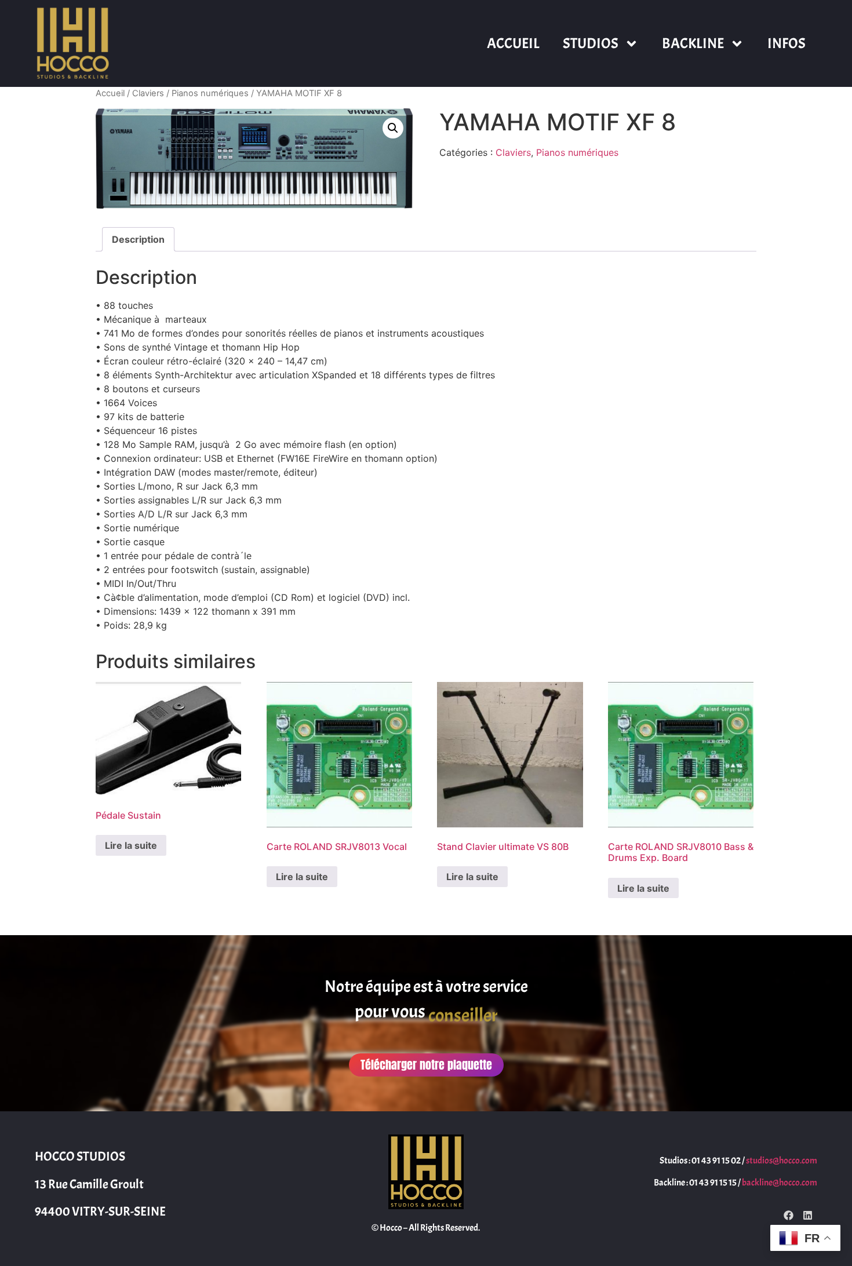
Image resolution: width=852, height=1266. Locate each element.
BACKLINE (693, 43)
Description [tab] (138, 239)
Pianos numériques (210, 93)
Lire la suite (131, 845)
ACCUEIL (513, 43)
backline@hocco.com (779, 1182)
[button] (393, 128)
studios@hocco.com (781, 1160)
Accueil (110, 93)
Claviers (148, 93)
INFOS (786, 43)
